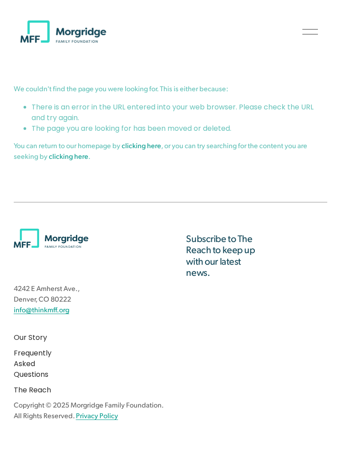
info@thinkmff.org (41, 310)
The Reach (32, 390)
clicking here (141, 146)
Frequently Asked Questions (33, 363)
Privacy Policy (97, 416)
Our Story (30, 337)
